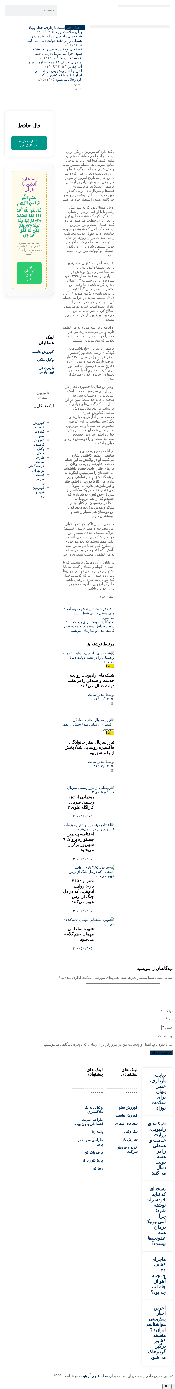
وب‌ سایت (165, 1036)
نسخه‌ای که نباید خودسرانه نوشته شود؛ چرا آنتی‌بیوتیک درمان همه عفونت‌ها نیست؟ (57, 53)
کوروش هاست (42, 352)
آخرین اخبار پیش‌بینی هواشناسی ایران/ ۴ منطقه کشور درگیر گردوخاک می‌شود (58, 75)
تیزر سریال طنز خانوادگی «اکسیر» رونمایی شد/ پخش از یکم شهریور (89, 747)
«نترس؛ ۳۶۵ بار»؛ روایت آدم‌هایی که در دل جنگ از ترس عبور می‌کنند (78, 891)
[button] (144, 6)
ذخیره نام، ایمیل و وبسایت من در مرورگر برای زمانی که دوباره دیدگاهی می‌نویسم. (105, 1044)
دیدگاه (167, 1011)
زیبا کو (98, 1168)
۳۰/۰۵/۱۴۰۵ (83, 816)
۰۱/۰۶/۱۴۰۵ (103, 699)
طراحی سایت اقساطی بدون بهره (88, 1121)
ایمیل (167, 1027)
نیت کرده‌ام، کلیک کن (29, 273)
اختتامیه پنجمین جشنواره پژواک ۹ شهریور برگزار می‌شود (78, 841)
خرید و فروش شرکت (127, 1149)
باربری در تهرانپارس (46, 370)
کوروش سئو (128, 1107)
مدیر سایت (96, 694)
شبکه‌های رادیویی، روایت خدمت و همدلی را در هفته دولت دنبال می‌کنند (54, 38)
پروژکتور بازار (92, 1160)
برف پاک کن (93, 1152)
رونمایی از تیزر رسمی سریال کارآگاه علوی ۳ (80, 802)
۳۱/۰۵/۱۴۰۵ (103, 766)
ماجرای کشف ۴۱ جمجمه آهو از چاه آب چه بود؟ (158, 1275)
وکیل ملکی (45, 360)
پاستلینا (97, 1132)
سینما (110, 666)
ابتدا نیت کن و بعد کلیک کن (29, 143)
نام (169, 1019)
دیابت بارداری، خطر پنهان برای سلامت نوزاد (158, 1091)
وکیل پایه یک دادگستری (93, 1109)
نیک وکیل (131, 1131)
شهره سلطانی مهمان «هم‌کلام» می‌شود (79, 934)
